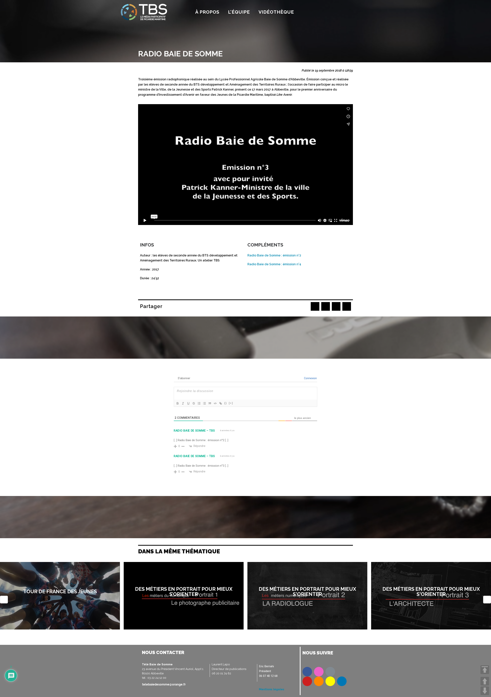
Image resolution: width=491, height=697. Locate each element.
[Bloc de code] (215, 403)
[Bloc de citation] (210, 403)
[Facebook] (307, 671)
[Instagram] (319, 671)
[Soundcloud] (319, 681)
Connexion (310, 378)
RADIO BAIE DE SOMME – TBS (194, 430)
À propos (207, 12)
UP (484, 681)
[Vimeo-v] (330, 671)
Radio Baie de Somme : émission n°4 (274, 264)
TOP (484, 669)
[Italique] (183, 403)
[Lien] (220, 403)
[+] (231, 403)
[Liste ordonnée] (199, 403)
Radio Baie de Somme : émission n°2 (274, 255)
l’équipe (239, 12)
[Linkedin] (342, 681)
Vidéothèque (276, 12)
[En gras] (177, 403)
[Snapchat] (330, 681)
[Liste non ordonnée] (204, 403)
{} (225, 403)
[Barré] (193, 403)
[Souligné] (188, 403)
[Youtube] (307, 681)
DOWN (484, 690)
